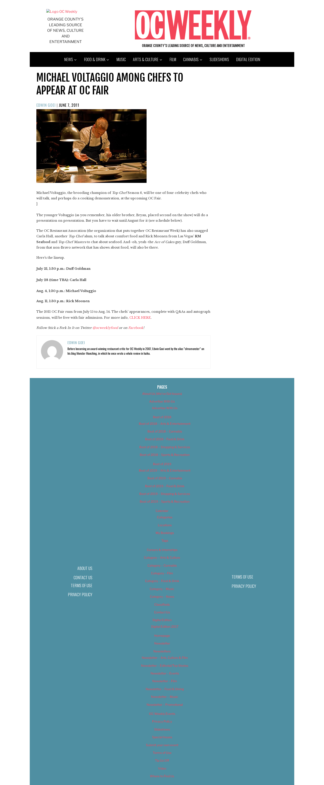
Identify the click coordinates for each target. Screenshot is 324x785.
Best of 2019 (162, 464)
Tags (164, 540)
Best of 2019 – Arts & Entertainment (164, 470)
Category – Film (162, 573)
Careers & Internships (162, 550)
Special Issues (162, 737)
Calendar (162, 511)
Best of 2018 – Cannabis (164, 431)
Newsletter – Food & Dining (165, 689)
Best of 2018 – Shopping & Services (164, 447)
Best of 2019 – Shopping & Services (164, 494)
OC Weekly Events (162, 714)
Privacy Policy (80, 594)
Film (172, 59)
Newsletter (162, 643)
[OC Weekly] (61, 11)
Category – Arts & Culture (162, 557)
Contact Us (83, 577)
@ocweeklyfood (105, 328)
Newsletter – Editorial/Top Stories (164, 665)
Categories (164, 517)
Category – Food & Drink (162, 581)
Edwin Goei (46, 105)
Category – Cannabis (162, 565)
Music (121, 59)
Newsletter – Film (164, 681)
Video (162, 768)
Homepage (162, 635)
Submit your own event (162, 745)
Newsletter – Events (165, 673)
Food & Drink (94, 59)
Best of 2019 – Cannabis (164, 478)
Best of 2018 (162, 417)
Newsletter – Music (164, 697)
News (68, 59)
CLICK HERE (140, 318)
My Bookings (165, 533)
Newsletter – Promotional (165, 704)
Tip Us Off (162, 760)
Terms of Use (81, 585)
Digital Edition (248, 59)
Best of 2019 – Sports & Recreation (165, 501)
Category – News (162, 596)
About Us (84, 568)
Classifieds (162, 604)
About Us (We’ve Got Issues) (162, 393)
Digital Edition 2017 (164, 626)
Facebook (135, 328)
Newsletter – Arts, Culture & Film (165, 657)
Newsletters (162, 651)
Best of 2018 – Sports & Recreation (165, 455)
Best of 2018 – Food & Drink (164, 439)
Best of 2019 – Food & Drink (164, 486)
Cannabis (191, 59)
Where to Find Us (162, 776)
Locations (165, 525)
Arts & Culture (145, 59)
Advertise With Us (162, 401)
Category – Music (162, 589)
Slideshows (219, 59)
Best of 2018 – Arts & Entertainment (164, 423)
